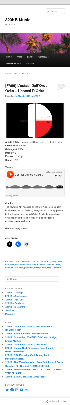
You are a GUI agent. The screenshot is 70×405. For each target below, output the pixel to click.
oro (16, 267)
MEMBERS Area (13, 63)
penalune (28, 267)
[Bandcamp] (7, 390)
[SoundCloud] (26, 390)
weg (49, 267)
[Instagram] (17, 390)
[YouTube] (22, 390)
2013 (53, 261)
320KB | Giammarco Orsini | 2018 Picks (26, 344)
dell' (12, 264)
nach (7, 267)
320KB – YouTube (14, 299)
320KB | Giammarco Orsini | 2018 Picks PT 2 (28, 326)
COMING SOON (13, 330)
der (17, 264)
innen (42, 264)
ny (12, 267)
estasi (22, 264)
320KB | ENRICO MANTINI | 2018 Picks (25, 376)
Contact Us (43, 56)
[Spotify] (12, 390)
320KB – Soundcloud (16, 296)
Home (9, 56)
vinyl (44, 267)
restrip (37, 267)
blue (7, 264)
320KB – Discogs (14, 292)
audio (59, 261)
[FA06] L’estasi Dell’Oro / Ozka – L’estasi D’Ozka (26, 88)
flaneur (35, 264)
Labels (30, 56)
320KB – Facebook (15, 303)
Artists (19, 56)
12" (48, 261)
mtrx (58, 264)
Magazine (10, 314)
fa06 (29, 264)
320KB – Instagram (15, 306)
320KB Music (17, 19)
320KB (36, 96)
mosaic (51, 264)
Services (30, 63)
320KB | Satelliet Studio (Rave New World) (27, 333)
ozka (21, 267)
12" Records (24, 261)
